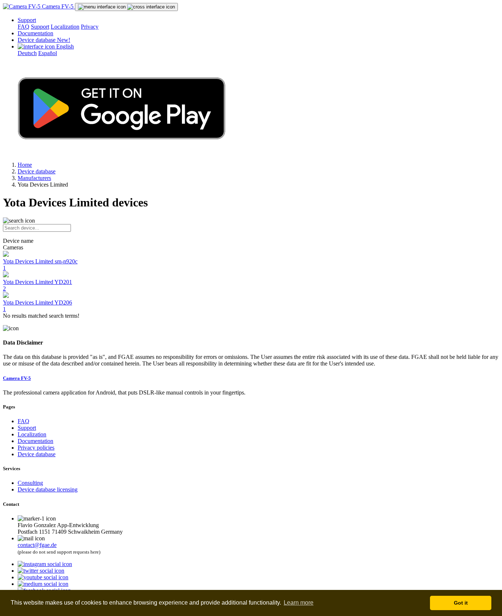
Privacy (89, 27)
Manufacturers (34, 178)
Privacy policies (36, 447)
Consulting (30, 483)
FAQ (23, 27)
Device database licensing (48, 489)
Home (25, 165)
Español (47, 53)
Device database (44, 40)
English (64, 46)
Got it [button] (461, 603)
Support (27, 20)
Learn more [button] (298, 602)
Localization (65, 27)
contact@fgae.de (37, 545)
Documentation (35, 33)
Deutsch (27, 53)
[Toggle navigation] (126, 7)
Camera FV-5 (57, 6)
